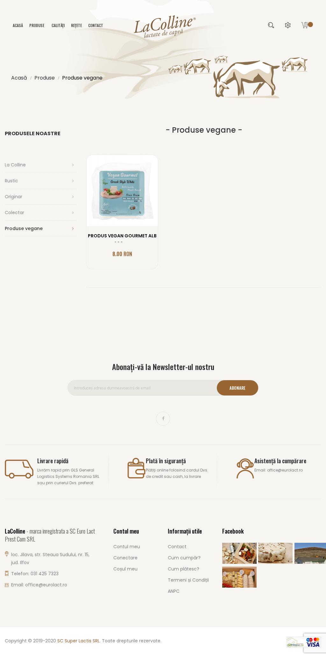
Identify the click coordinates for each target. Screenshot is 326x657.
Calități (58, 25)
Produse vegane (24, 228)
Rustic (11, 181)
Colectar (14, 212)
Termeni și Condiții (188, 580)
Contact (95, 25)
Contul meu (126, 546)
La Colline (15, 165)
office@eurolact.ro (46, 585)
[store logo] (163, 26)
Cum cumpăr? (184, 558)
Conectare (125, 558)
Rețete (76, 25)
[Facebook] (163, 419)
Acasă (19, 77)
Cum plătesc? (183, 569)
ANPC (174, 591)
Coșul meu (125, 569)
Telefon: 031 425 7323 (35, 573)
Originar (13, 196)
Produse (44, 77)
